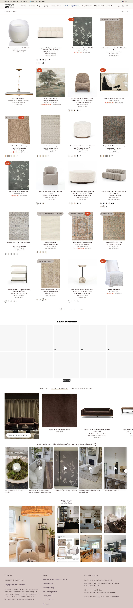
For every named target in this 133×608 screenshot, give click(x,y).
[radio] (37, 60)
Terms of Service (49, 600)
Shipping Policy (48, 584)
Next (130, 410)
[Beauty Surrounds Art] (50, 82)
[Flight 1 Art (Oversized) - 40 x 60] (18, 175)
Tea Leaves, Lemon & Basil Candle (14, 491)
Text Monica (23, 1)
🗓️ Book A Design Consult (37, 2)
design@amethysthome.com (15, 585)
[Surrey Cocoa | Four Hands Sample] (59, 410)
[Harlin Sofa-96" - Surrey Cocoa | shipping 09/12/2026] (97, 410)
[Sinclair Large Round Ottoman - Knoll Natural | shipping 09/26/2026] (82, 175)
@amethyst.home (66, 503)
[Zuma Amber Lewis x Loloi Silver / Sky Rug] (18, 226)
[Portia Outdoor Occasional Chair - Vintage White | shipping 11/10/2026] (82, 82)
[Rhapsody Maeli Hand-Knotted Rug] (114, 129)
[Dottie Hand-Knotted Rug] (114, 226)
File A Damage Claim (50, 592)
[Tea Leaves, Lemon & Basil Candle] (18, 31)
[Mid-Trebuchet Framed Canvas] (114, 82)
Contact (46, 604)
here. (118, 597)
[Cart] (127, 6)
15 (74, 309)
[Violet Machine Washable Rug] (82, 226)
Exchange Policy (48, 588)
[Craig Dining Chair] (114, 273)
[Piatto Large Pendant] (18, 82)
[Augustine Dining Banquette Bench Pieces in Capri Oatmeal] (50, 31)
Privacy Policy (47, 596)
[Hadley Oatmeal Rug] (50, 129)
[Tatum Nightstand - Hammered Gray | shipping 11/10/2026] (18, 273)
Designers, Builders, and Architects (55, 579)
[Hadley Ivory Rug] (50, 226)
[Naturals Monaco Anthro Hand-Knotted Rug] (114, 31)
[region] (66, 471)
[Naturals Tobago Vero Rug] (18, 129)
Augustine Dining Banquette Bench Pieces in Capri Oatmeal (40, 491)
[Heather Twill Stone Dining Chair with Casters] (50, 175)
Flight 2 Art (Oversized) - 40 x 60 (65, 490)
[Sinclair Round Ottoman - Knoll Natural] (82, 129)
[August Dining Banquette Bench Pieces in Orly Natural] (114, 175)
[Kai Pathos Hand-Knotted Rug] (50, 273)
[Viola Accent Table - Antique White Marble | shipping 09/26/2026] (82, 273)
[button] (24, 6)
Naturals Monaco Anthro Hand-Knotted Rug (90, 491)
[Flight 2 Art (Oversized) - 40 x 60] (82, 31)
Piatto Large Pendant (111, 490)
